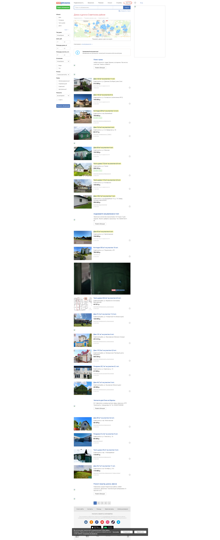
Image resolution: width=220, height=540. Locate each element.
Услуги (110, 3)
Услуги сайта (80, 509)
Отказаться (126, 532)
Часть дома (62, 23)
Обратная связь (109, 509)
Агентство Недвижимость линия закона (103, 306)
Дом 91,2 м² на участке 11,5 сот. (105, 314)
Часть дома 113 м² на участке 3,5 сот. (107, 180)
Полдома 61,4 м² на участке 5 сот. (105, 434)
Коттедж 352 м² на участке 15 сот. (105, 247)
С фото (60, 99)
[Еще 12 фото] (83, 153)
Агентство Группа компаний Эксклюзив (103, 373)
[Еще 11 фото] (83, 372)
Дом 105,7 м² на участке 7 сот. (104, 196)
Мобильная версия (122, 509)
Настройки (116, 532)
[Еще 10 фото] (83, 202)
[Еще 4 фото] (83, 320)
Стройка (119, 3)
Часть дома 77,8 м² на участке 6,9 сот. (107, 163)
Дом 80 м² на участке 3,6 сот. (104, 418)
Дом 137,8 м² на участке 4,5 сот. (105, 350)
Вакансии (91, 3)
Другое (128, 3)
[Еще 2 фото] (83, 439)
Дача (60, 25)
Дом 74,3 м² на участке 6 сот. (104, 127)
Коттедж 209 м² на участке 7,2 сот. (106, 111)
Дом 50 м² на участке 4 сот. (103, 147)
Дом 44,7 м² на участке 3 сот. (104, 382)
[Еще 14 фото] (83, 133)
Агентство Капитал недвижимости (102, 121)
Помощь (99, 509)
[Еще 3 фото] (83, 455)
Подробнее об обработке (90, 533)
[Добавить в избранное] (130, 87)
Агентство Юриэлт (98, 441)
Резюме (100, 3)
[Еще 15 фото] (83, 84)
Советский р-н (102, 18)
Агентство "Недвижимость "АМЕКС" (102, 134)
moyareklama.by (106, 516)
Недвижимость (79, 3)
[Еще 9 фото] (83, 186)
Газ (59, 68)
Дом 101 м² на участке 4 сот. (103, 334)
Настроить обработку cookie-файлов (102, 513)
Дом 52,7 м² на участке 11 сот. (104, 466)
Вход (141, 3)
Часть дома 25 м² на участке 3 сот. (106, 450)
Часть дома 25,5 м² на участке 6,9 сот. (107, 298)
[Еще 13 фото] (83, 237)
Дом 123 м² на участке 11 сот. (104, 79)
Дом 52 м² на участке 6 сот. (103, 231)
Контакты (90, 509)
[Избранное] (135, 2)
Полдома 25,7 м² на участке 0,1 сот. (106, 366)
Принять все (140, 532)
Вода (60, 65)
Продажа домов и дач (90, 18)
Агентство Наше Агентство (100, 204)
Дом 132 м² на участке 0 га (103, 95)
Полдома (61, 20)
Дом (60, 17)
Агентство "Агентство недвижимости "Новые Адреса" (106, 473)
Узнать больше (100, 67)
